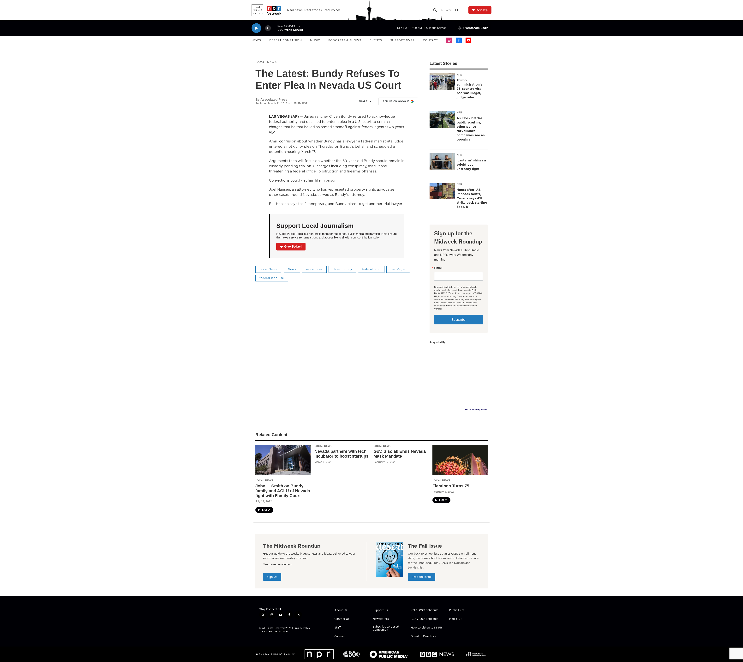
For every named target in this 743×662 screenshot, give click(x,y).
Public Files (456, 610)
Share (363, 101)
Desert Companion (285, 40)
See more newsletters (277, 564)
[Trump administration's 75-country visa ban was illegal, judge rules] (442, 81)
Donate (482, 10)
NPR (459, 74)
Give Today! (293, 246)
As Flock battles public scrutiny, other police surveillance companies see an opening (471, 128)
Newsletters (453, 10)
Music (315, 40)
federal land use (271, 278)
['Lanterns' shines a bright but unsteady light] (442, 161)
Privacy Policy (302, 628)
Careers (339, 636)
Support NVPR (402, 40)
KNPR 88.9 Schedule (424, 610)
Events (376, 40)
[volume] (268, 28)
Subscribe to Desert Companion (386, 628)
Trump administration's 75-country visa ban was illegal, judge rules (469, 88)
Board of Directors (423, 636)
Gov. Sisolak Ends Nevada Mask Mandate (399, 454)
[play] (256, 28)
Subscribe (459, 319)
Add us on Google (396, 101)
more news (314, 269)
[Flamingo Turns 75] (460, 460)
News (256, 40)
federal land (371, 269)
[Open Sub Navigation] (263, 40)
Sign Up (272, 577)
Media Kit (455, 619)
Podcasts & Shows (344, 40)
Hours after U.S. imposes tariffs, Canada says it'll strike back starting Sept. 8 (472, 198)
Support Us (380, 610)
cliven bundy (342, 269)
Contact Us (341, 619)
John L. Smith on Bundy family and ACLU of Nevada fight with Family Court (282, 491)
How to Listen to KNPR (426, 627)
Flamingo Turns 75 (450, 486)
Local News (266, 62)
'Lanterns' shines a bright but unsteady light (471, 164)
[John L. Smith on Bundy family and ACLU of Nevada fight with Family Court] (283, 460)
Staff (337, 627)
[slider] (274, 28)
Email (438, 267)
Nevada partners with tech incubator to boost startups (341, 454)
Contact (430, 40)
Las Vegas (398, 269)
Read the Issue (421, 577)
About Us (340, 610)
